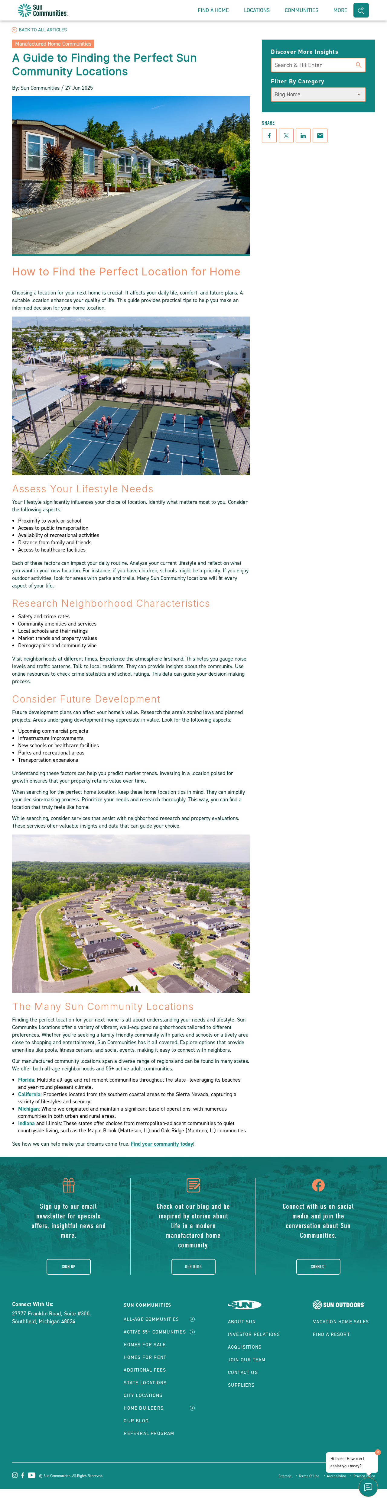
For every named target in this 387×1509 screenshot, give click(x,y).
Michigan (28, 1108)
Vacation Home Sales (341, 1321)
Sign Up (68, 1266)
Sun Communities (147, 1305)
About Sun (242, 1321)
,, (51, 1317)
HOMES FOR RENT (145, 1357)
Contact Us (243, 1372)
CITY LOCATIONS (143, 1395)
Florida (26, 1079)
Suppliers (241, 1385)
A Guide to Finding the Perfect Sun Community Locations (104, 64)
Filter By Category (297, 81)
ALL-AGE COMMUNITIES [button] (151, 1319)
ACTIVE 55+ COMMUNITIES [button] (155, 1332)
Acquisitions (245, 1347)
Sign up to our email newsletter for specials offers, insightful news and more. (68, 1221)
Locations (257, 10)
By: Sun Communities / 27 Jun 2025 (52, 88)
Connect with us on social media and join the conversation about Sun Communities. (318, 1221)
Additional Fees (145, 1370)
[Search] (358, 64)
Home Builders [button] (144, 1408)
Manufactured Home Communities (53, 43)
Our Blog (193, 1266)
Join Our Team (247, 1359)
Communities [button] (301, 10)
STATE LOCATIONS (145, 1382)
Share (268, 123)
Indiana (26, 1123)
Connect (318, 1266)
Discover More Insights (304, 52)
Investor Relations (254, 1334)
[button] (361, 10)
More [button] (340, 10)
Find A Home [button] (213, 10)
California (29, 1094)
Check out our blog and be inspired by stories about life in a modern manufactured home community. (193, 1225)
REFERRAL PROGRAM (149, 1433)
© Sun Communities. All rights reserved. (71, 1475)
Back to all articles (43, 30)
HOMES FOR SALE (145, 1344)
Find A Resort (331, 1334)
